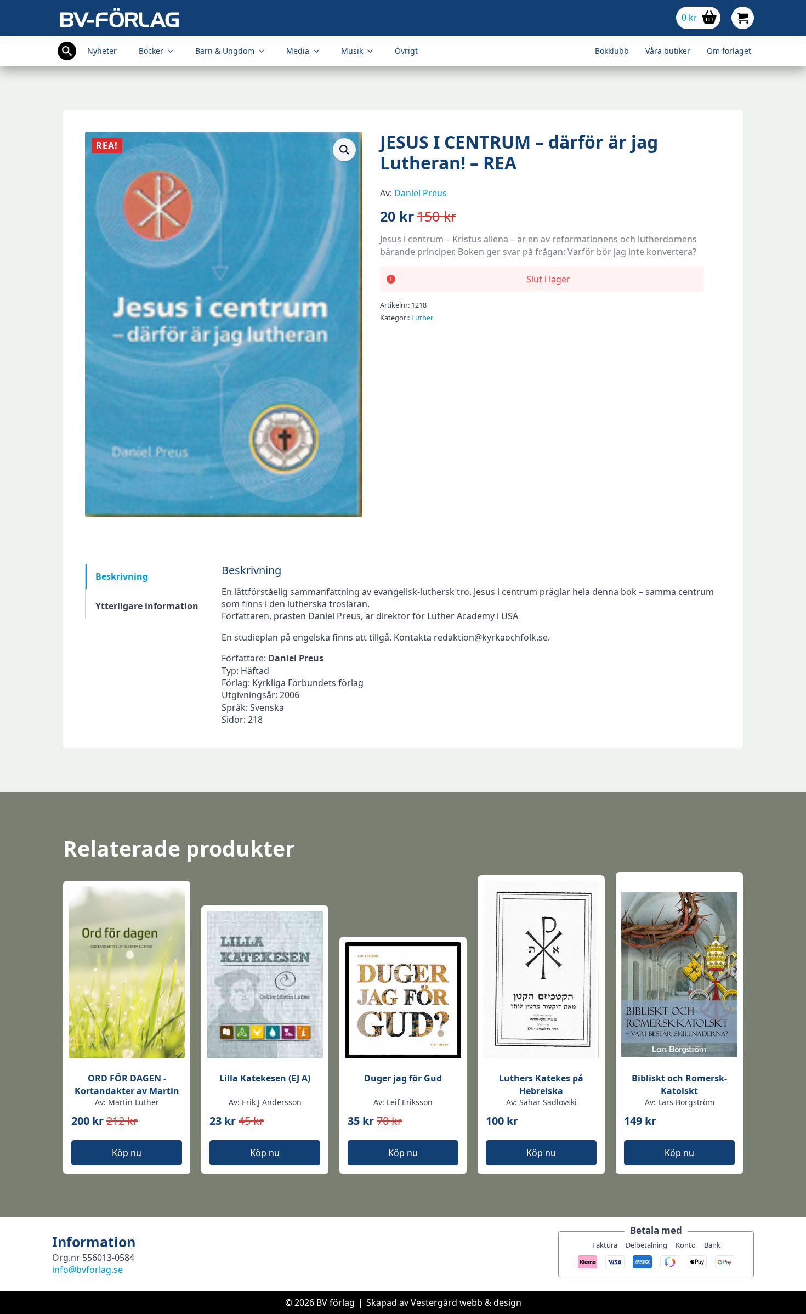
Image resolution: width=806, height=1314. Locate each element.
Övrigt (406, 51)
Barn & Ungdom (224, 51)
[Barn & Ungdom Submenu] (264, 51)
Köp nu (126, 1153)
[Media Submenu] (319, 51)
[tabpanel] (471, 645)
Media (297, 51)
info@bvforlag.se (87, 1270)
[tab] (147, 576)
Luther (422, 317)
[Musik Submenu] (373, 51)
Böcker (151, 51)
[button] (344, 149)
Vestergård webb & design (466, 1302)
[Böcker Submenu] (173, 51)
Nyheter (102, 51)
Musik (352, 51)
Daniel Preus (420, 193)
